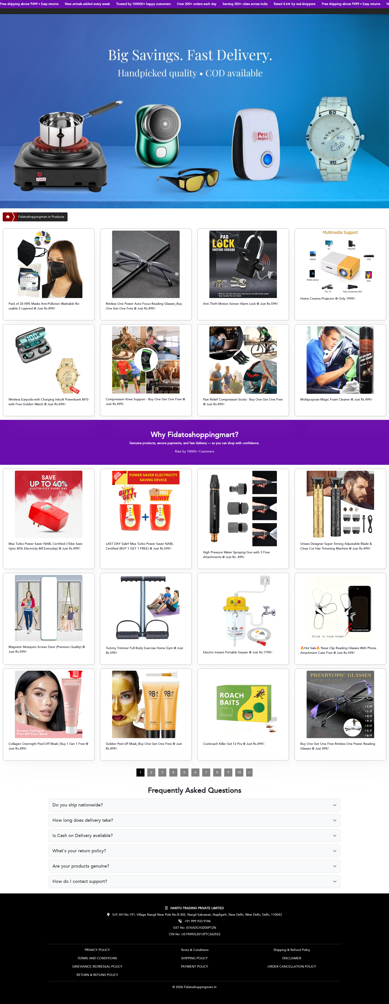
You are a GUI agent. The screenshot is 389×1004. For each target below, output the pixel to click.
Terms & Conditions (194, 950)
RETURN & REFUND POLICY (97, 975)
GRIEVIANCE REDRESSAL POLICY (97, 966)
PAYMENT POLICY (194, 966)
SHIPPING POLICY (194, 958)
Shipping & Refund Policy (292, 950)
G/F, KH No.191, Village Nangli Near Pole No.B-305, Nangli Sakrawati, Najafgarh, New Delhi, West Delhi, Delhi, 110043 (196, 914)
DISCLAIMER (291, 958)
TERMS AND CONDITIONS (97, 958)
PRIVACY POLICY (97, 950)
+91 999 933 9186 (197, 921)
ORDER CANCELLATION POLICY (291, 966)
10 (239, 772)
